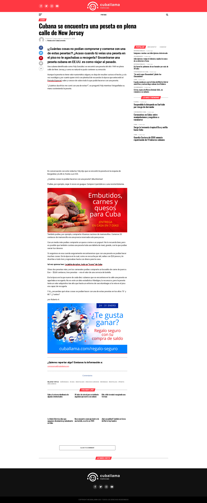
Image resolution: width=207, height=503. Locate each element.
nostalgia (113, 382)
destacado (80, 382)
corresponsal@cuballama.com (58, 366)
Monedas (104, 382)
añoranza (65, 382)
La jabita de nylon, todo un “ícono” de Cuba (83, 264)
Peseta (121, 382)
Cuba (72, 382)
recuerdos (52, 384)
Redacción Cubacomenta (56, 40)
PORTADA (103, 15)
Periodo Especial (54, 80)
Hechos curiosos (92, 382)
